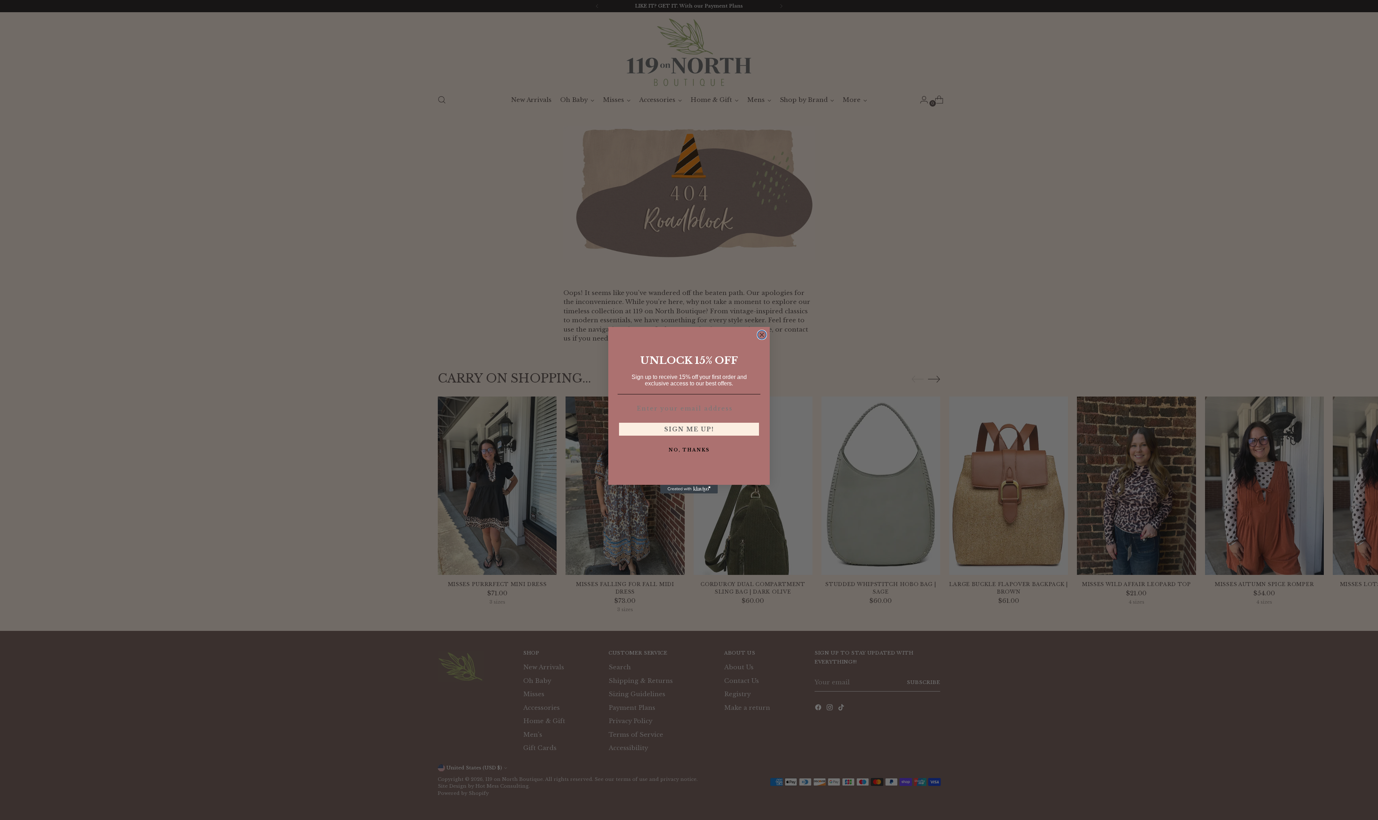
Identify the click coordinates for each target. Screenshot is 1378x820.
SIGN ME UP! (689, 429)
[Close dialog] (762, 335)
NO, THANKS (689, 450)
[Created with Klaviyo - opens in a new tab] (689, 489)
